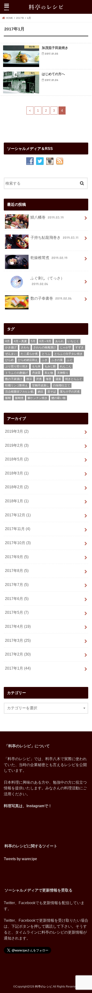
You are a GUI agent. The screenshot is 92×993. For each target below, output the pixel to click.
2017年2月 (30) (18, 654)
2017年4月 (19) (18, 626)
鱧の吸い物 (58, 398)
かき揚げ (11, 347)
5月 (33, 341)
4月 (7, 341)
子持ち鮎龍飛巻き (54, 237)
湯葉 (58, 379)
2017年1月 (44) (18, 668)
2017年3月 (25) (18, 640)
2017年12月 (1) (18, 515)
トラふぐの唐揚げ (16, 372)
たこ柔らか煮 (29, 353)
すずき (79, 347)
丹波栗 (36, 372)
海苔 (48, 379)
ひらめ (9, 360)
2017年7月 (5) (17, 584)
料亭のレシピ (43, 986)
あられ (59, 341)
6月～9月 (45, 341)
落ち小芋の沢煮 (70, 391)
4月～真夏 (20, 341)
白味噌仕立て (61, 385)
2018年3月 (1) (17, 473)
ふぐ (69, 360)
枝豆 (29, 379)
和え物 (49, 372)
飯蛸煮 (19, 398)
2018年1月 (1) (17, 501)
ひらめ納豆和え (28, 360)
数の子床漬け (13, 379)
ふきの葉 (57, 360)
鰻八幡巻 (46, 217)
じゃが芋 (65, 347)
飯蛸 (8, 398)
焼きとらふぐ (73, 379)
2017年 (20, 18)
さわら (25, 347)
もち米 (36, 366)
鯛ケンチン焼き (37, 398)
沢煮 (39, 379)
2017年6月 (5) (17, 598)
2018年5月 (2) (17, 459)
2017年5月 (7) (17, 612)
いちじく (73, 341)
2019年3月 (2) (17, 431)
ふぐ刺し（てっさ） (47, 281)
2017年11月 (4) (17, 529)
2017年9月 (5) (17, 557)
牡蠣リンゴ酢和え (16, 385)
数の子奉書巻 (50, 298)
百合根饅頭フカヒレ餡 (19, 391)
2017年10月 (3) (18, 543)
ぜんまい (11, 353)
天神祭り (62, 372)
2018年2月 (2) (17, 487)
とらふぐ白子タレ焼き (68, 353)
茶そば (51, 391)
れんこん (65, 366)
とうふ (46, 353)
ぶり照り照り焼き (16, 366)
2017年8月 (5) (17, 570)
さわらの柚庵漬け (44, 347)
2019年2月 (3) (17, 445)
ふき (44, 360)
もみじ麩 (50, 366)
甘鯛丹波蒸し (40, 385)
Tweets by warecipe (20, 859)
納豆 (40, 391)
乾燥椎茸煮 (48, 257)
